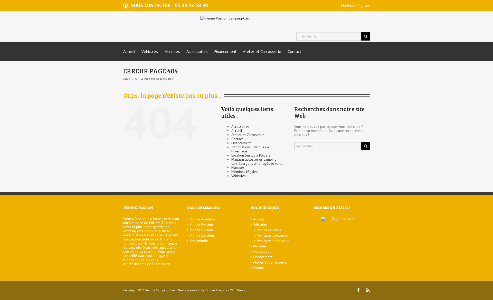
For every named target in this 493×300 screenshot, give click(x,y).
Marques (172, 51)
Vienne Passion (201, 230)
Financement (225, 51)
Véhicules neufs (269, 230)
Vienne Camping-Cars (160, 290)
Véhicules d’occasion (272, 235)
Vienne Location (202, 235)
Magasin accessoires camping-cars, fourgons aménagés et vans (256, 161)
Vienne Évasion (201, 224)
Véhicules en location (273, 240)
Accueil (129, 51)
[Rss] (368, 290)
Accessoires (197, 51)
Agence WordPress (232, 290)
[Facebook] (358, 290)
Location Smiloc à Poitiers (250, 155)
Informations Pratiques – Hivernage (250, 149)
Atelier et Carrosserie (262, 51)
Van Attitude (199, 240)
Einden (210, 290)
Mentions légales (355, 5)
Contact (294, 51)
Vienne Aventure (202, 219)
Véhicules (149, 51)
